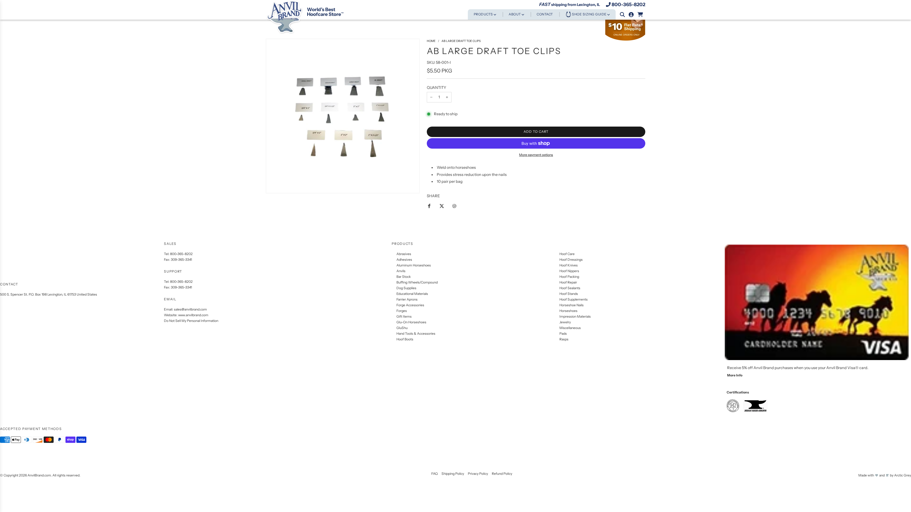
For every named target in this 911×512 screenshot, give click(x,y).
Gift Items (404, 316)
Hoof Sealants (569, 288)
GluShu (402, 328)
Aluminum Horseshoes (413, 265)
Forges (401, 311)
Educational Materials (412, 294)
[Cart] (640, 14)
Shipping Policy (453, 473)
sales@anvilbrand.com (190, 309)
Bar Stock (403, 276)
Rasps (563, 339)
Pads (563, 333)
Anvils (400, 271)
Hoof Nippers (569, 271)
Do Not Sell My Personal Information (191, 321)
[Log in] (631, 14)
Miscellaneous (570, 328)
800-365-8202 (628, 4)
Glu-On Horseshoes (411, 322)
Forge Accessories (410, 305)
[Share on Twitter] (442, 205)
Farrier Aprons (407, 299)
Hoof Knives (568, 265)
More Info (734, 375)
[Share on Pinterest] (454, 205)
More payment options (536, 155)
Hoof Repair (568, 282)
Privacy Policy (478, 473)
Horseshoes (568, 311)
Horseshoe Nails (571, 305)
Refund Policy (502, 473)
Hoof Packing (569, 276)
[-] (431, 97)
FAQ (434, 473)
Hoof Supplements (573, 299)
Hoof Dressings (571, 259)
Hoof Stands (568, 294)
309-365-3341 (181, 259)
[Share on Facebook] (429, 205)
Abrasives (403, 254)
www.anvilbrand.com (193, 315)
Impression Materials (575, 316)
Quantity (436, 87)
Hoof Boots (404, 339)
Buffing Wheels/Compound (417, 282)
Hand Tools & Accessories (415, 333)
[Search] (622, 14)
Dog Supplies (406, 288)
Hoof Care (567, 254)
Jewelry (565, 322)
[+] (447, 97)
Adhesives (404, 259)
